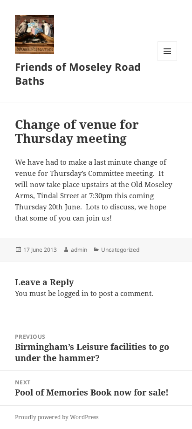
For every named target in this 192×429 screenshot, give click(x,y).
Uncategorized (120, 250)
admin (79, 250)
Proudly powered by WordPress (56, 417)
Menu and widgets (167, 60)
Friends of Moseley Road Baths (78, 73)
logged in (73, 293)
